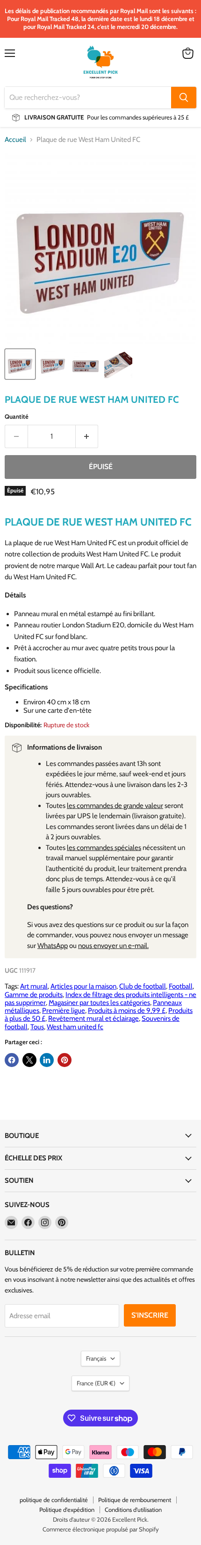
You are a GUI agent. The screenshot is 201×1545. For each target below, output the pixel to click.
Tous (37, 1027)
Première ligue (63, 1010)
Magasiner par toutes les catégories (99, 1002)
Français (96, 1358)
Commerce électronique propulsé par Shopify (101, 1529)
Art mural (34, 986)
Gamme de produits (34, 994)
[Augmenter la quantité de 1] (87, 436)
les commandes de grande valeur (115, 805)
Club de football (142, 986)
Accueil (15, 140)
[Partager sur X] (29, 1060)
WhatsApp (52, 945)
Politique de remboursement (134, 1499)
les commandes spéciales (104, 847)
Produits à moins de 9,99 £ (126, 1010)
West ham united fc (75, 1027)
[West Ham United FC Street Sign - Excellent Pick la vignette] (20, 364)
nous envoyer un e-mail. (113, 945)
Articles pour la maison (83, 986)
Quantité (17, 416)
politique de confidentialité (54, 1499)
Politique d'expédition (66, 1509)
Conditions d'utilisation (133, 1509)
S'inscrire (149, 1315)
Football (181, 986)
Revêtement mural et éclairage (93, 1018)
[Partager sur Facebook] (12, 1060)
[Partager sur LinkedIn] (47, 1060)
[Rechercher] (183, 97)
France (96, 1383)
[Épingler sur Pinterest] (64, 1060)
